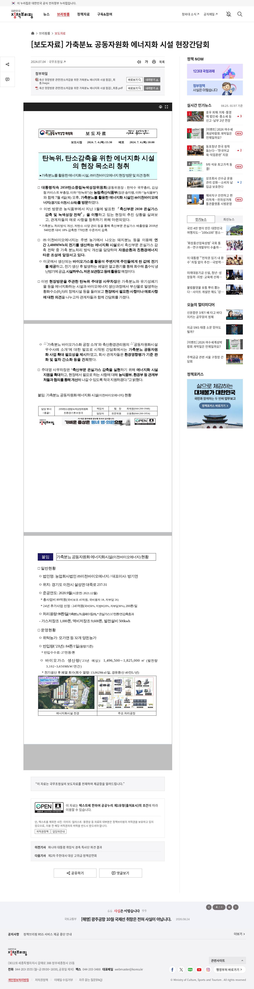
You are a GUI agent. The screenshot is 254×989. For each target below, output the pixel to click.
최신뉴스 (228, 219)
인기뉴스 (201, 219)
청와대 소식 (189, 14)
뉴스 (46, 14)
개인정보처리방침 (18, 980)
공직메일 (209, 14)
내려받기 (150, 79)
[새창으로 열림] (154, 62)
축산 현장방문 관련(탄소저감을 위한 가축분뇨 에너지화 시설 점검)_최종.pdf (81, 88)
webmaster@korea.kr (129, 969)
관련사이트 (218, 960)
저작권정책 (42, 831)
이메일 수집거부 (63, 980)
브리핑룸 (63, 14)
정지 (229, 907)
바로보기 (133, 79)
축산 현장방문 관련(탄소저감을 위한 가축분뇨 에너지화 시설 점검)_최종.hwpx (77, 81)
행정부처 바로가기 (227, 969)
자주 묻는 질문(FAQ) (90, 980)
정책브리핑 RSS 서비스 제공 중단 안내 (47, 934)
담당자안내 (59, 831)
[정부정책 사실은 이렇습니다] (215, 87)
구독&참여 (104, 14)
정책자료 (83, 14)
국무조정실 (57, 61)
